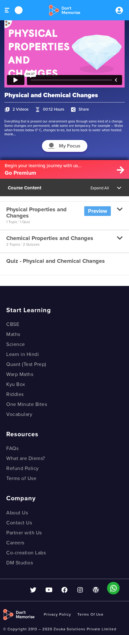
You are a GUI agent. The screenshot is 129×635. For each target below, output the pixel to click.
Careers (15, 543)
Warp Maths (19, 374)
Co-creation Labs (26, 553)
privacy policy (57, 614)
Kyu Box (15, 384)
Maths (13, 334)
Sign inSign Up (119, 10)
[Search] (19, 10)
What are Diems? (25, 458)
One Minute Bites (26, 404)
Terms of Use (21, 478)
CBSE (12, 324)
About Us (17, 513)
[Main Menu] (7, 10)
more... (10, 134)
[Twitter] (33, 590)
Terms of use (90, 614)
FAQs (12, 448)
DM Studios (19, 563)
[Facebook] (64, 590)
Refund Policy (22, 468)
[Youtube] (49, 590)
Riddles (15, 394)
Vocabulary (19, 414)
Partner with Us (24, 533)
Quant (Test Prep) (26, 364)
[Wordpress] (96, 590)
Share (84, 109)
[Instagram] (80, 590)
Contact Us (19, 523)
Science (15, 344)
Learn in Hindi (22, 354)
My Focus (69, 146)
